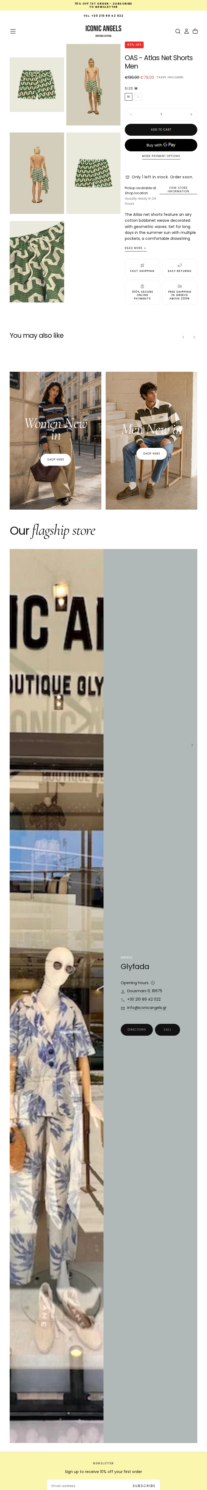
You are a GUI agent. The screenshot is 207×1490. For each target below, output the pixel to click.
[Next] (194, 337)
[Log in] (186, 31)
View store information (178, 189)
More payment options (161, 156)
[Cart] (195, 31)
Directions (136, 1030)
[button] (13, 31)
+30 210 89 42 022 (144, 999)
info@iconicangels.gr (147, 1008)
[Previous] (183, 337)
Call (167, 1030)
